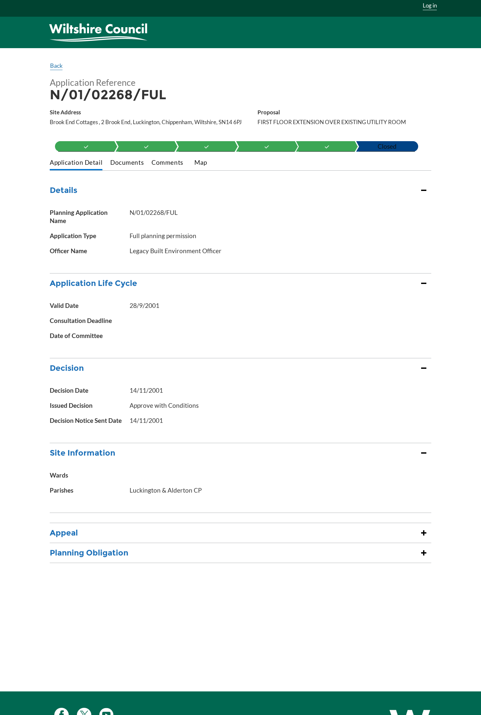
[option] (86, 146)
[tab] (76, 163)
